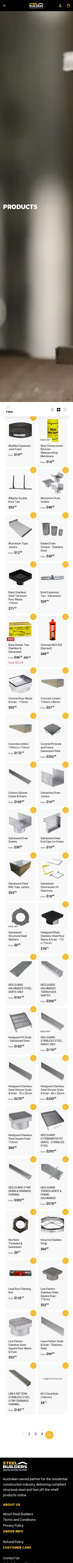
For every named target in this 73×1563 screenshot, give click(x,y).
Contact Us (11, 1558)
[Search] (20, 5)
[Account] (60, 5)
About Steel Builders (18, 1514)
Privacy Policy (13, 1525)
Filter (9, 412)
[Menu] (4, 5)
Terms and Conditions (19, 1520)
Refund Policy (13, 1542)
